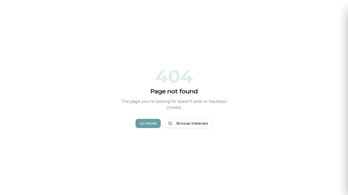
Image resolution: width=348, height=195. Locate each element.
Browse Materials (192, 123)
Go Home (148, 123)
